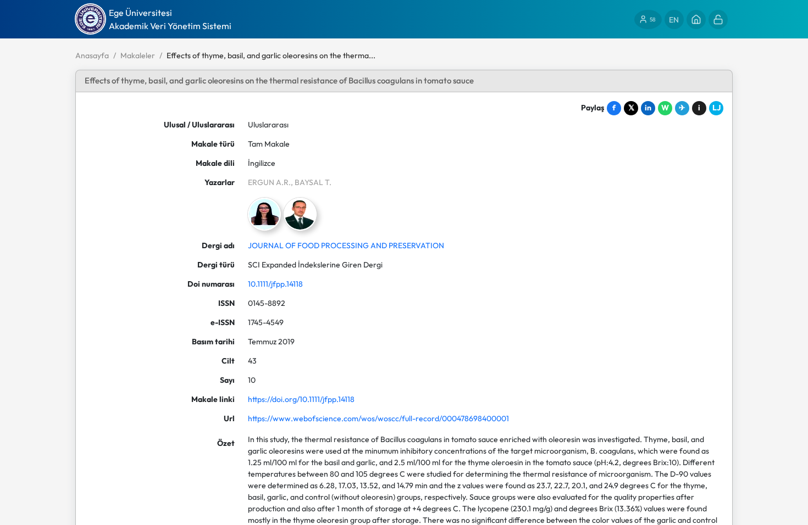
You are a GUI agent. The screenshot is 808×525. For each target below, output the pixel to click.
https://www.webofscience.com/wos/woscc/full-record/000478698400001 (378, 418)
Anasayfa (92, 55)
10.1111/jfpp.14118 (275, 284)
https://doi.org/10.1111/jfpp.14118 (301, 399)
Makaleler (137, 55)
